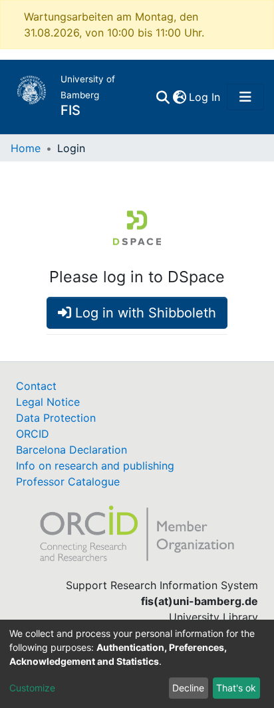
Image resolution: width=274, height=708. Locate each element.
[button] (179, 97)
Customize (32, 687)
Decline (188, 687)
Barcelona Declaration (71, 449)
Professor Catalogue (68, 481)
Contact (36, 386)
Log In (205, 97)
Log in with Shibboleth (143, 313)
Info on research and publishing (95, 465)
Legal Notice (48, 401)
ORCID (32, 433)
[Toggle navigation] (245, 97)
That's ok (236, 687)
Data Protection (56, 417)
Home (26, 148)
